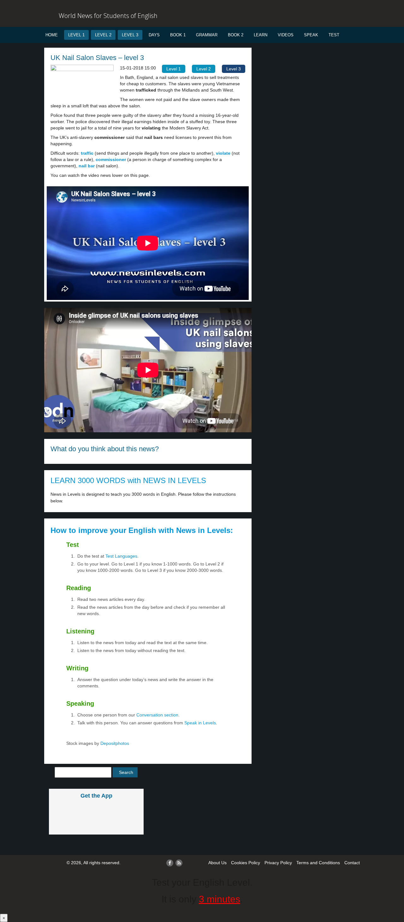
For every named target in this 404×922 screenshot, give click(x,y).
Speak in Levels (200, 722)
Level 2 (103, 35)
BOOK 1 (178, 35)
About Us (217, 862)
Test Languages (121, 556)
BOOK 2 (235, 35)
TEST (334, 35)
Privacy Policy (278, 862)
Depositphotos (114, 743)
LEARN (260, 35)
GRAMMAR (206, 35)
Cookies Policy (245, 862)
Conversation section (157, 714)
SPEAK (311, 35)
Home (51, 35)
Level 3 (130, 35)
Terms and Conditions (318, 862)
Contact (352, 862)
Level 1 (76, 35)
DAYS (154, 35)
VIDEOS (286, 35)
